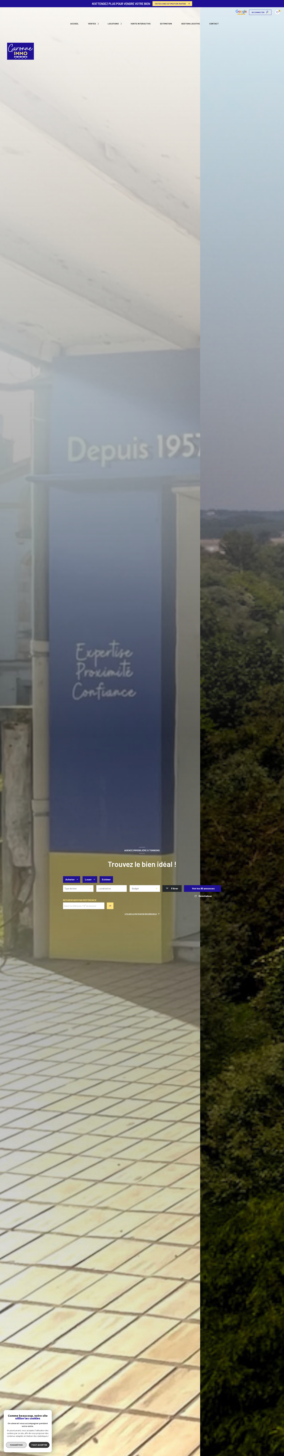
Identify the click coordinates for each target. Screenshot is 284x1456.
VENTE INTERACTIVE (141, 24)
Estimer (106, 879)
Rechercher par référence (80, 900)
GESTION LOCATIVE (190, 24)
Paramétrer (16, 1445)
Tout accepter (39, 1445)
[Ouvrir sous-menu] (98, 23)
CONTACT (214, 24)
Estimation (166, 24)
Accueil (74, 24)
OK (110, 906)
